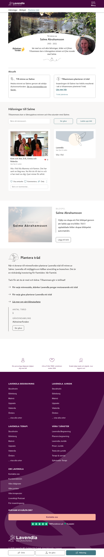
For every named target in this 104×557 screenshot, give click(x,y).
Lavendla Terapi (18, 426)
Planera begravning (60, 436)
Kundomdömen (15, 478)
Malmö (11, 398)
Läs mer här (61, 89)
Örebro (11, 412)
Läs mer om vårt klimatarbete (26, 301)
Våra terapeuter (15, 493)
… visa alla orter (15, 417)
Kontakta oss (14, 474)
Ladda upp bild (86, 121)
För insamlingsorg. (16, 503)
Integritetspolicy (48, 548)
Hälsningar (12, 10)
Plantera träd (33, 10)
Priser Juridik (57, 445)
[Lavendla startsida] (17, 3)
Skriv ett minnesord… (18, 121)
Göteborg (12, 393)
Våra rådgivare (14, 483)
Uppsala (11, 403)
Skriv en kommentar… (20, 186)
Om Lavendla (16, 469)
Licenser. (58, 548)
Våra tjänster (60, 426)
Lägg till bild (63, 239)
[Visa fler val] (46, 181)
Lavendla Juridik (62, 383)
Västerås (12, 408)
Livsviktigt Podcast (16, 498)
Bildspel (22, 10)
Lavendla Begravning (21, 383)
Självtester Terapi (59, 460)
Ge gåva (63, 121)
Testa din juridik (59, 450)
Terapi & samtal (58, 455)
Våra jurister (13, 488)
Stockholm (13, 388)
